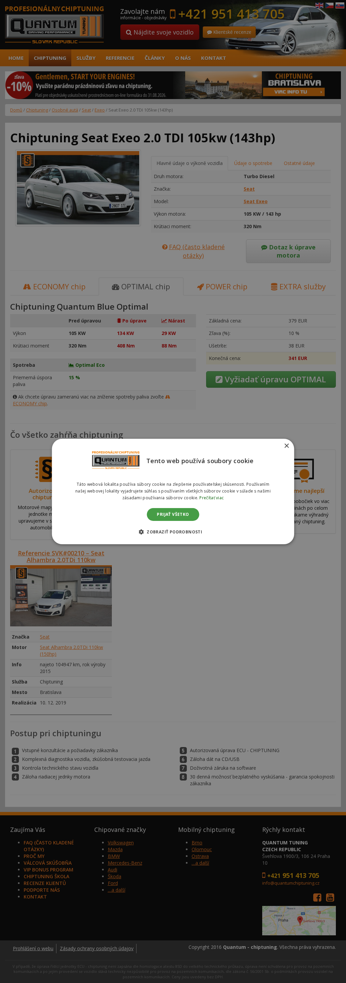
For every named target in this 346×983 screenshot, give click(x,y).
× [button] (286, 446)
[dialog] (173, 491)
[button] (173, 532)
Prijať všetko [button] (173, 514)
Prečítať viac (211, 498)
